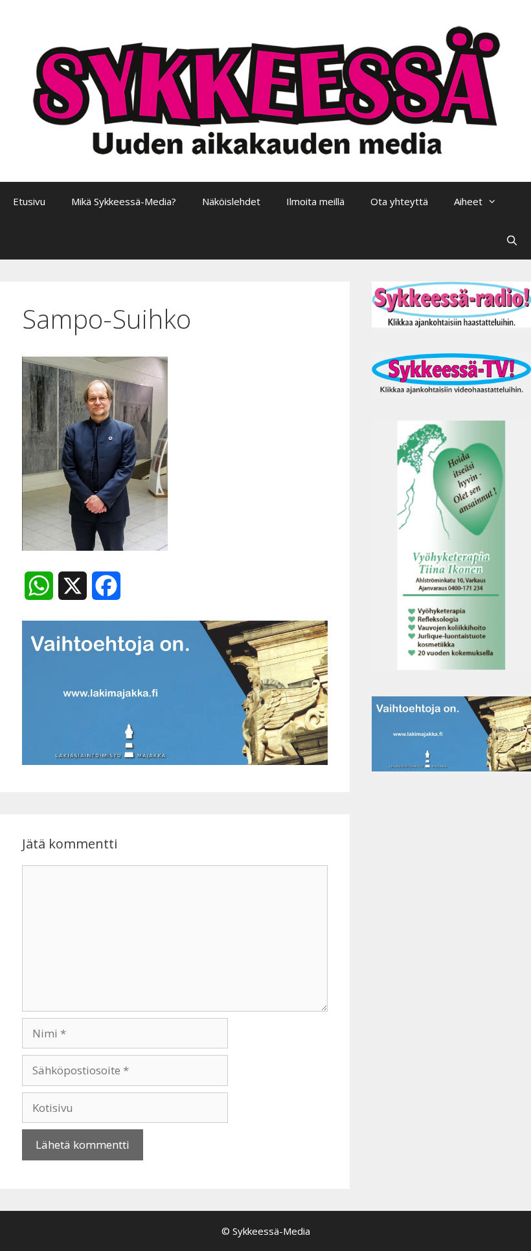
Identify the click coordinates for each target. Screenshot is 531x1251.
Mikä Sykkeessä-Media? (123, 201)
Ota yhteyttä (399, 201)
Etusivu (29, 201)
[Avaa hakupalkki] (512, 240)
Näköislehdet (231, 201)
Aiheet (468, 201)
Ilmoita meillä (315, 201)
